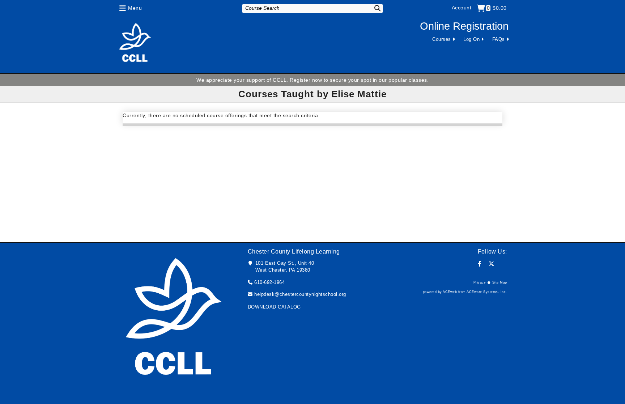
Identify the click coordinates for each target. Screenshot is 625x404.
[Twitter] (492, 264)
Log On (471, 39)
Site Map (499, 282)
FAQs (498, 39)
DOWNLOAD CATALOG (274, 307)
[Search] (373, 8)
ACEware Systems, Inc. (487, 292)
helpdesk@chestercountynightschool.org (300, 294)
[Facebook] (480, 264)
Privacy (479, 282)
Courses (441, 39)
